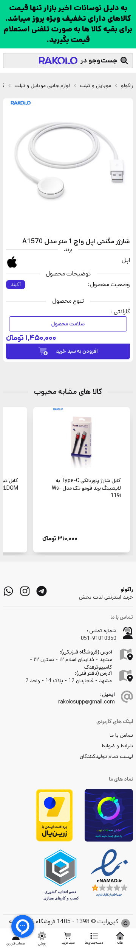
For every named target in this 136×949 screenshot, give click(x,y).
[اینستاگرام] (25, 591)
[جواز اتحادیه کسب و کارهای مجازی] (60, 875)
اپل (126, 260)
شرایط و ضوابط (117, 746)
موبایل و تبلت (95, 85)
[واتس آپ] (8, 591)
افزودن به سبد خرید (77, 351)
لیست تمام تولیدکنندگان (106, 756)
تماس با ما (121, 735)
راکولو (127, 85)
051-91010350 (98, 638)
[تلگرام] (41, 591)
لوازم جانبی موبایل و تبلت (42, 85)
